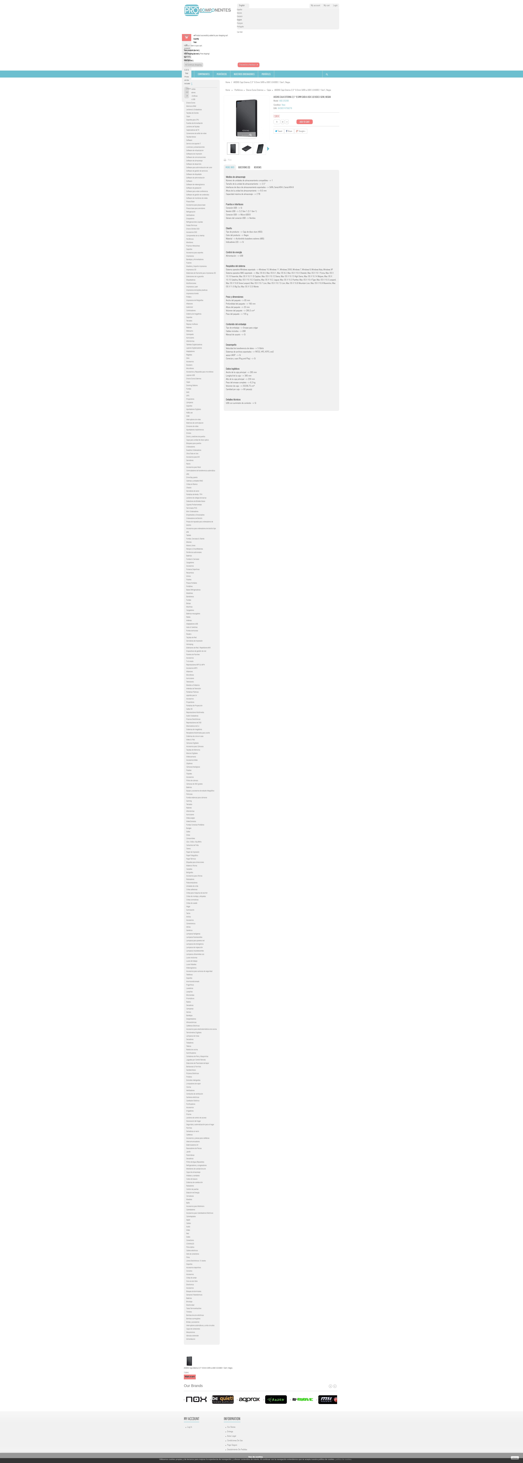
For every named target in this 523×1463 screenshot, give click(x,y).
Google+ (301, 131)
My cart (327, 6)
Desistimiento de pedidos (237, 1450)
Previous (225, 149)
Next (268, 149)
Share (289, 131)
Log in (189, 1427)
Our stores (231, 1427)
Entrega (230, 1432)
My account (315, 6)
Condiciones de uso (235, 1441)
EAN (275, 108)
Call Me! (240, 32)
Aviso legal (231, 1436)
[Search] (327, 74)
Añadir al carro (190, 1377)
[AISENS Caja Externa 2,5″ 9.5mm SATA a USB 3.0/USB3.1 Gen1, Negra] (233, 149)
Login (335, 6)
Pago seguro (232, 1445)
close (514, 1458)
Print (229, 160)
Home (228, 90)
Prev (330, 1386)
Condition (277, 105)
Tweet (279, 131)
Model (275, 101)
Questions (244, 167)
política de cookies (343, 1459)
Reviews (257, 167)
